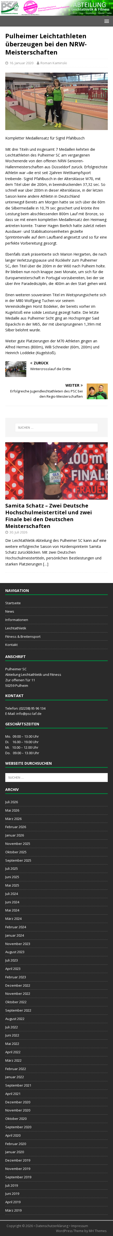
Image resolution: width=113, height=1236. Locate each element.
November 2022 (17, 993)
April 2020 (12, 1135)
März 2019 (13, 1210)
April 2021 (12, 1093)
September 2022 (18, 1010)
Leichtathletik (15, 628)
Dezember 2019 (17, 1160)
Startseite (13, 603)
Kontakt (11, 644)
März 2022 (13, 1060)
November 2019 (17, 1168)
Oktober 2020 (16, 1118)
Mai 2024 (12, 910)
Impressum (79, 1226)
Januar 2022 (14, 1077)
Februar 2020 (15, 1143)
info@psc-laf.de (29, 713)
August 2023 (14, 951)
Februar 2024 (15, 927)
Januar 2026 (14, 835)
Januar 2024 (14, 935)
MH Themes (97, 1231)
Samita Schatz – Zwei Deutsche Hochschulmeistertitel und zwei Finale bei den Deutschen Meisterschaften (48, 516)
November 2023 (17, 943)
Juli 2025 (11, 868)
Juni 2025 (12, 877)
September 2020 (18, 1127)
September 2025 (18, 860)
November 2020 (17, 1110)
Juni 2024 (12, 902)
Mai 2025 (12, 885)
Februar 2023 (15, 977)
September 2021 (18, 1085)
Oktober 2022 (16, 1002)
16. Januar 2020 (21, 63)
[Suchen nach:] (57, 427)
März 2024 (13, 918)
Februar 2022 (15, 1068)
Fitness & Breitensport (22, 636)
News (9, 611)
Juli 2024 (11, 893)
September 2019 (18, 1177)
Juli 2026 (11, 802)
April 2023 (12, 968)
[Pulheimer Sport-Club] (56, 12)
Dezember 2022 (17, 985)
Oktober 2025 (16, 852)
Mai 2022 (12, 1043)
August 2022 (14, 1018)
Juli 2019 (11, 1185)
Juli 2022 (11, 1027)
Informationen (16, 619)
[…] (45, 564)
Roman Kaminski (53, 63)
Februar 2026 (15, 826)
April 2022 (12, 1052)
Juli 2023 (11, 960)
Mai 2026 (12, 810)
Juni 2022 (12, 1035)
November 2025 (17, 843)
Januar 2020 (14, 1151)
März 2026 (13, 818)
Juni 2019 (12, 1193)
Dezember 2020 (17, 1102)
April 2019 (12, 1202)
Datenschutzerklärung (52, 1226)
